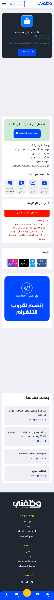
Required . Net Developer (32, 454)
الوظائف (27, 527)
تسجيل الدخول (16, 4)
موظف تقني (39, 471)
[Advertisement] (27, 87)
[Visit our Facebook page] (32, 582)
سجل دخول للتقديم (27, 213)
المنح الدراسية (27, 536)
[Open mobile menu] (4, 4)
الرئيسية (27, 522)
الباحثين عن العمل (27, 531)
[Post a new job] (27, 593)
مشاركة (26, 52)
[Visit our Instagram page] (22, 582)
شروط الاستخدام (27, 566)
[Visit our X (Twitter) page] (27, 582)
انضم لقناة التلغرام (28, 133)
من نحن (27, 557)
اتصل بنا (27, 552)
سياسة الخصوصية (27, 561)
